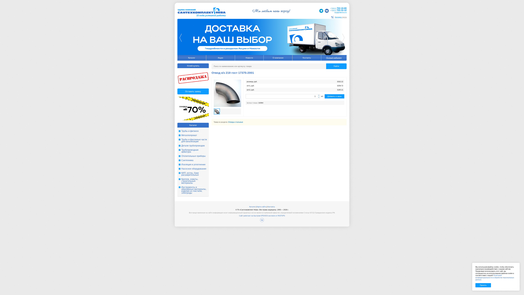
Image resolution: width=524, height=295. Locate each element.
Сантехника (187, 160)
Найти (336, 66)
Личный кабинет (334, 58)
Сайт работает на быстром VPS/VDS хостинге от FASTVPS (262, 216)
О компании (278, 58)
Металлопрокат (189, 135)
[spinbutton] (283, 96)
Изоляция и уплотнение (193, 165)
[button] (319, 95)
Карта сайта (261, 207)
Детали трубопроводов (193, 146)
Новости (249, 58)
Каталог (191, 58)
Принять (483, 285)
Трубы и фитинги (190, 131)
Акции (220, 58)
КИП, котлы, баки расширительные (190, 174)
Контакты (307, 58)
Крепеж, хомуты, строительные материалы (189, 181)
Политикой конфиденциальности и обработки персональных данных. (494, 278)
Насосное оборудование (193, 169)
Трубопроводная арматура (189, 151)
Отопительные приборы (193, 156)
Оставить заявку (193, 91)
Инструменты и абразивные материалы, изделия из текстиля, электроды (193, 190)
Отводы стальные (235, 122)
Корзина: (341, 17)
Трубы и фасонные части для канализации (194, 140)
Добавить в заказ (334, 96)
